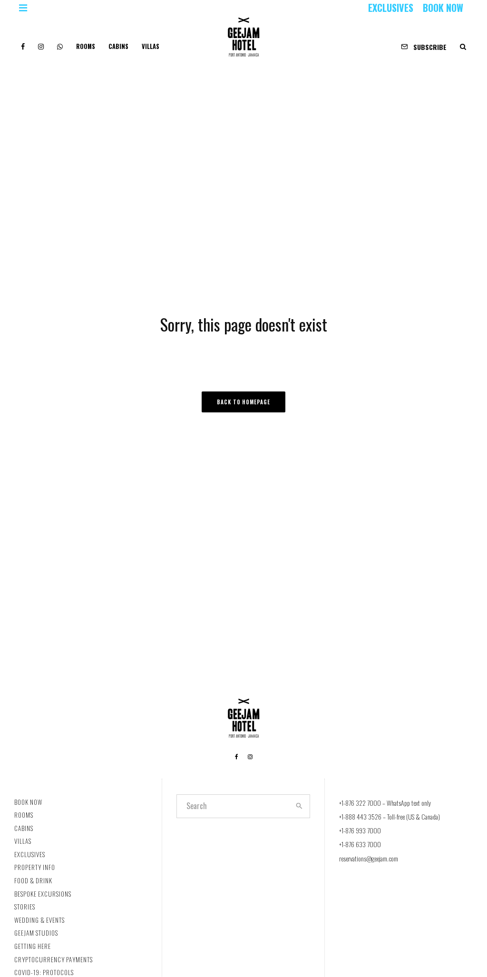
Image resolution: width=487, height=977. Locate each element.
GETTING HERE (32, 946)
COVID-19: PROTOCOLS (44, 972)
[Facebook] (22, 43)
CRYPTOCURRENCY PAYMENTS (53, 959)
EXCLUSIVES (390, 7)
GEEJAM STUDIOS (36, 933)
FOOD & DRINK (33, 880)
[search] (300, 806)
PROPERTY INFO (34, 867)
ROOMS (85, 46)
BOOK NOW (443, 7)
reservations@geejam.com (368, 858)
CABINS (118, 46)
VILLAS (150, 46)
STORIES (24, 906)
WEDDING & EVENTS (39, 920)
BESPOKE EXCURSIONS (42, 894)
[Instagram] (40, 43)
